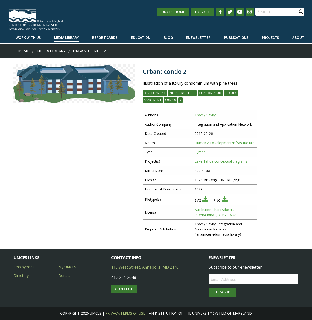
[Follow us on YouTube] (240, 12)
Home (23, 51)
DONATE (202, 12)
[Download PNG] (225, 200)
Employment (24, 266)
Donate (64, 275)
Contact (124, 289)
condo (170, 100)
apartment (153, 100)
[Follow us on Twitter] (230, 12)
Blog (168, 37)
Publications (236, 37)
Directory (21, 275)
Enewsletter (198, 37)
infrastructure (182, 93)
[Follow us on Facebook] (220, 12)
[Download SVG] (205, 200)
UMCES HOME (173, 12)
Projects (270, 37)
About (298, 37)
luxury (231, 93)
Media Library (66, 37)
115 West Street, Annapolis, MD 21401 (146, 267)
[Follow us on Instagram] (250, 12)
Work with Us (28, 37)
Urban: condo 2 (89, 51)
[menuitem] (28, 37)
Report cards (105, 37)
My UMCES (67, 266)
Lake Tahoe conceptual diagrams (221, 161)
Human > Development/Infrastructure (224, 142)
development (155, 93)
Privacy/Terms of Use (125, 313)
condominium (210, 93)
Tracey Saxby (205, 115)
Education (140, 37)
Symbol (200, 152)
